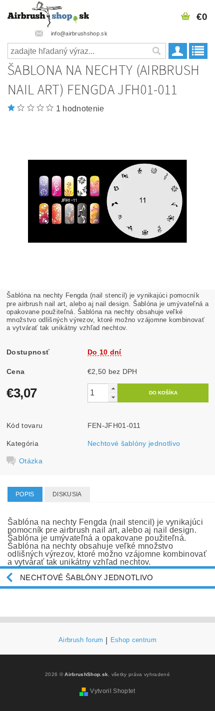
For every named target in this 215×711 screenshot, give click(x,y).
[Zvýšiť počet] (113, 388)
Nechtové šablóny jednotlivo (134, 443)
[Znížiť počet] (113, 397)
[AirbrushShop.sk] (48, 13)
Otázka (30, 461)
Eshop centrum (133, 640)
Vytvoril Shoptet (112, 691)
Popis (25, 494)
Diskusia (67, 494)
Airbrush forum (80, 640)
